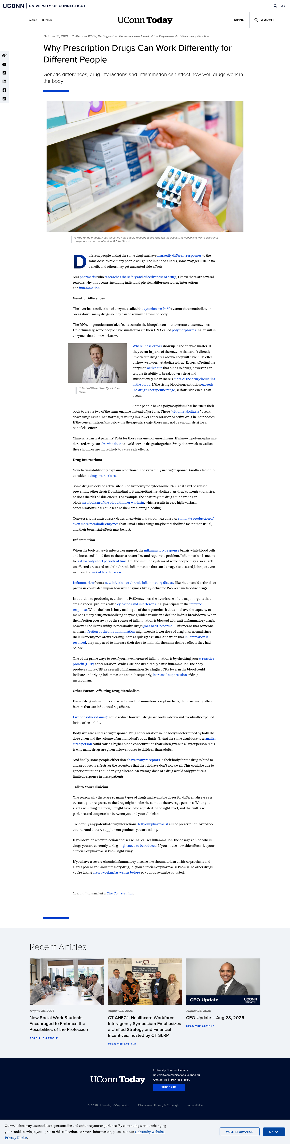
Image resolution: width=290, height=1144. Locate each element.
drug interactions (103, 476)
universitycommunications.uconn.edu (176, 1075)
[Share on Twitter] (4, 73)
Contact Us (160, 1079)
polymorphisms (184, 330)
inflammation (89, 288)
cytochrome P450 (157, 308)
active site (154, 368)
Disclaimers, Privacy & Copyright (158, 1105)
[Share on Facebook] (4, 90)
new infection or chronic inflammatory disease (140, 582)
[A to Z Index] (283, 6)
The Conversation (120, 893)
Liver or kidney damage (90, 717)
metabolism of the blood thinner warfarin (113, 502)
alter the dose (111, 444)
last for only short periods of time (102, 561)
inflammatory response (161, 550)
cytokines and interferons (136, 604)
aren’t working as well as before (116, 872)
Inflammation (83, 582)
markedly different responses (179, 255)
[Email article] (4, 64)
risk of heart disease (107, 572)
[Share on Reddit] (4, 99)
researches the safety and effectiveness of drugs (140, 277)
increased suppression (170, 675)
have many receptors (144, 760)
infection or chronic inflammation (109, 631)
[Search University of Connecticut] (275, 6)
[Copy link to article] (4, 55)
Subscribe (169, 1087)
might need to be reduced (138, 845)
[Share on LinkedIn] (4, 81)
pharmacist (88, 277)
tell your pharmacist (153, 824)
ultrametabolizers (185, 411)
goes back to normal (158, 626)
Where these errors (147, 346)
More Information (239, 1132)
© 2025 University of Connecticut (109, 1105)
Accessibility (195, 1105)
